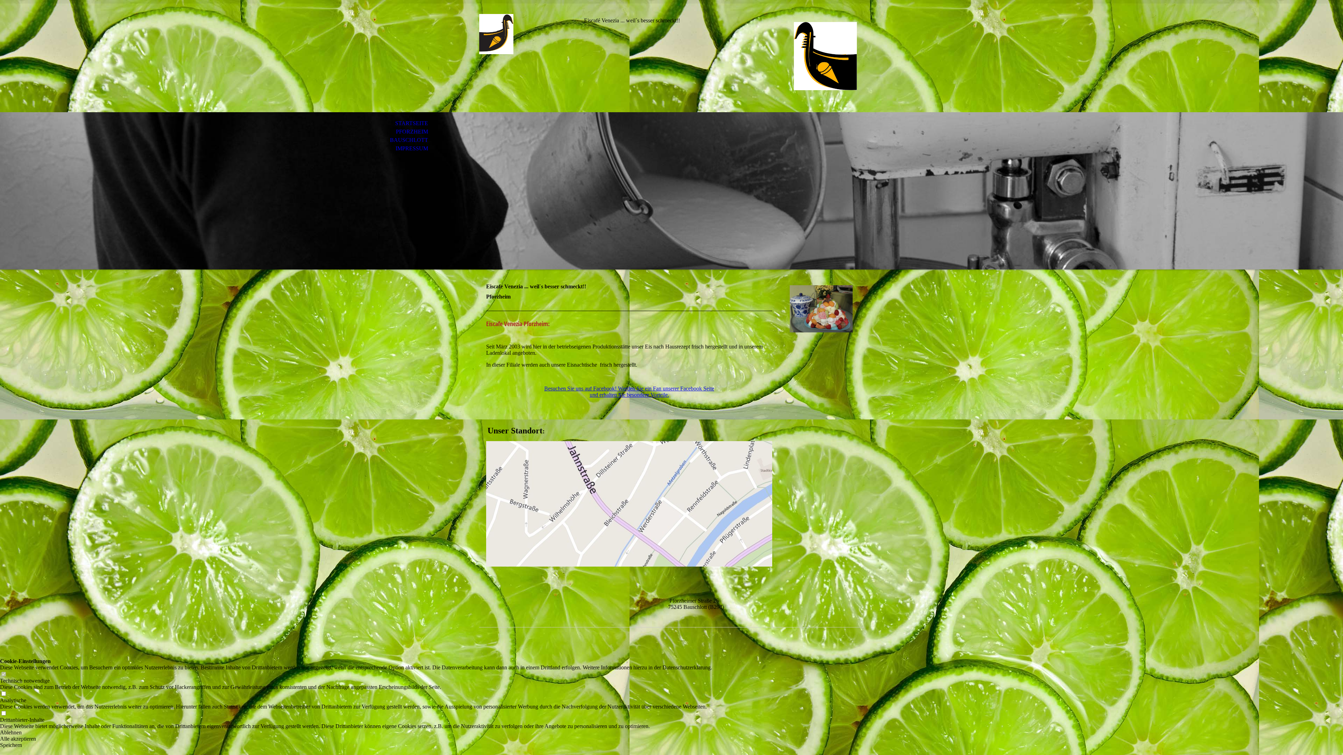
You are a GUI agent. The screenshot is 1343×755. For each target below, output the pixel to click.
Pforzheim (412, 132)
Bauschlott (409, 140)
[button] (356, 732)
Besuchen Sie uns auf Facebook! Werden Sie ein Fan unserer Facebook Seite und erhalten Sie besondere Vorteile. (629, 392)
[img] (526, 34)
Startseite (411, 123)
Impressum (412, 148)
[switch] (3, 674)
